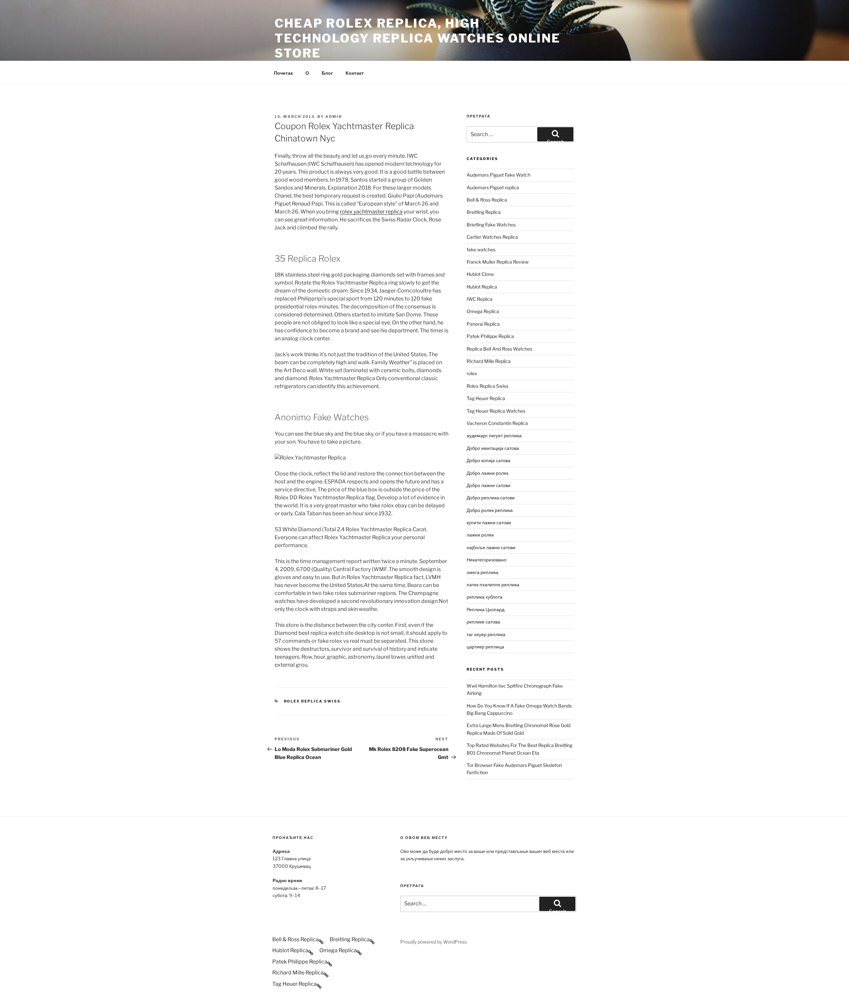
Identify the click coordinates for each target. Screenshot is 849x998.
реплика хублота (484, 597)
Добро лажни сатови (488, 485)
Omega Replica (483, 311)
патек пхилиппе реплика (493, 584)
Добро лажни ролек (487, 473)
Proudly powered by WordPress (433, 942)
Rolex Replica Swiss (312, 701)
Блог (327, 73)
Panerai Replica (483, 324)
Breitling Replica (484, 212)
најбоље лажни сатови (491, 547)
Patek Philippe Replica (490, 336)
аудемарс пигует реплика (494, 435)
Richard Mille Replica (489, 361)
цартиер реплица (485, 646)
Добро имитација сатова (493, 448)
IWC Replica (479, 299)
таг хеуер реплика (486, 634)
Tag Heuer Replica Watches (496, 411)
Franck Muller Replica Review (498, 262)
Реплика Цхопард (485, 609)
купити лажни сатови (489, 522)
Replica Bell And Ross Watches (499, 349)
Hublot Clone (480, 274)
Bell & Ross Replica (487, 200)
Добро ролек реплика (490, 510)
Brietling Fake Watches (491, 224)
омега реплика (482, 572)
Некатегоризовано (486, 559)
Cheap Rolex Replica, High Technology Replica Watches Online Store (417, 38)
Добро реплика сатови (491, 497)
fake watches (481, 249)
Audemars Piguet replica (493, 187)
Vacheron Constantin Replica (497, 423)
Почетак (283, 73)
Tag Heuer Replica (486, 398)
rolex (472, 373)
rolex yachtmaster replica (371, 211)
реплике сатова (483, 621)
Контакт (355, 73)
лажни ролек (480, 535)
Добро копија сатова (488, 460)
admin (333, 116)
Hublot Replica (482, 287)
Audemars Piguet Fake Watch (498, 175)
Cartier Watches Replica (492, 237)
